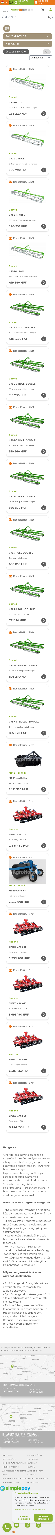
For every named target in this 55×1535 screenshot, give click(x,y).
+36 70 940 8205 (36, 1392)
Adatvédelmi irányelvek (23, 1509)
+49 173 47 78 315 (36, 1443)
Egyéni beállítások (24, 1517)
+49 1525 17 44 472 (11, 1442)
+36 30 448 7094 (10, 1391)
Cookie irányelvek (39, 1509)
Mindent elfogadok (43, 1517)
